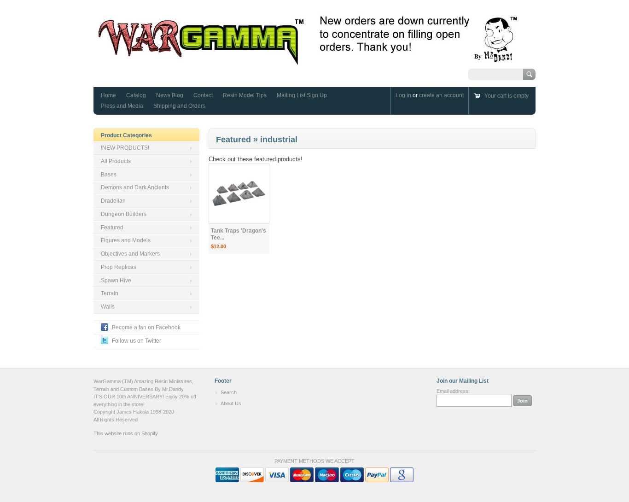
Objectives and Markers (130, 254)
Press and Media (122, 106)
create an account (441, 95)
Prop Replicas (118, 267)
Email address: (453, 391)
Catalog (136, 95)
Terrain (109, 293)
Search (229, 392)
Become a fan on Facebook (146, 327)
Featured (112, 227)
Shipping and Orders (179, 106)
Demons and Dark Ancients (135, 187)
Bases (108, 174)
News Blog (169, 95)
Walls (108, 307)
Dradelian (113, 201)
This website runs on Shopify (125, 433)
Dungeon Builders (123, 214)
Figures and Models (126, 240)
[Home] (308, 60)
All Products (116, 161)
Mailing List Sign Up (302, 95)
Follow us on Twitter (136, 341)
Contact (203, 95)
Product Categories (126, 135)
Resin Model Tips (245, 95)
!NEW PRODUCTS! (125, 148)
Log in (403, 95)
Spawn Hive (116, 280)
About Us (231, 403)
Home (108, 95)
